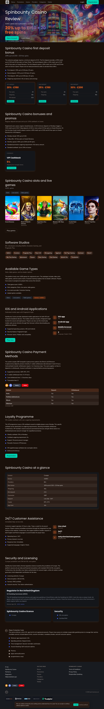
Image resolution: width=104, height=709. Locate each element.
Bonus (13, 2)
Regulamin (8, 674)
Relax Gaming (42, 257)
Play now (10, 340)
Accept (75, 704)
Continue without (83, 704)
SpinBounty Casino (10, 669)
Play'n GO (38, 253)
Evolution (17, 253)
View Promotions (11, 168)
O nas (7, 667)
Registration (92, 2)
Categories (42, 2)
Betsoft (89, 253)
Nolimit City (64, 257)
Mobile (50, 2)
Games (28, 2)
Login (82, 2)
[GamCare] (18, 698)
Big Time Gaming (11, 257)
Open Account (12, 38)
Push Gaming (53, 257)
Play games (11, 231)
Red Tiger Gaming (69, 253)
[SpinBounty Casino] (7, 2)
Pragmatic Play (27, 253)
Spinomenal (23, 257)
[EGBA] (36, 698)
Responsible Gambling (75, 674)
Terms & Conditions (74, 669)
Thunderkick (74, 257)
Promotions (20, 2)
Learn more (25, 38)
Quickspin (81, 253)
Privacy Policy (73, 672)
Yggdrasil (58, 253)
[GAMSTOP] (27, 698)
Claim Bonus (10, 101)
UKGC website (20, 604)
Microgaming (48, 253)
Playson (32, 257)
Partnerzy (8, 672)
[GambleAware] (9, 698)
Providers (35, 2)
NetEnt (9, 253)
